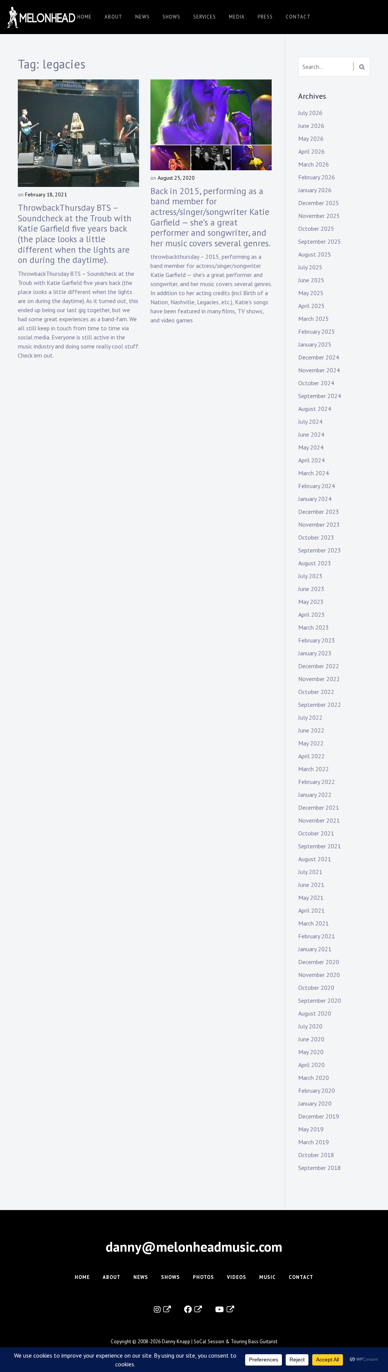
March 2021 (313, 923)
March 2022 (313, 769)
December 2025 (318, 203)
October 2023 (316, 537)
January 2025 (315, 344)
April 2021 (311, 910)
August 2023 (314, 563)
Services (204, 17)
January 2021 (315, 949)
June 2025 (311, 280)
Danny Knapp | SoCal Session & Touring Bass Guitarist (219, 1341)
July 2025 (310, 267)
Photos (203, 1277)
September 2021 (319, 846)
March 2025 (313, 318)
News (142, 17)
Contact (298, 17)
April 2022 (311, 756)
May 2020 (311, 1052)
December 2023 (318, 511)
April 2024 (311, 460)
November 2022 (319, 679)
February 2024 (316, 486)
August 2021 (314, 859)
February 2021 (316, 936)
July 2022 (310, 717)
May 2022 (311, 743)
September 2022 (319, 704)
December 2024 (318, 357)
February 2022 (316, 782)
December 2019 (318, 1116)
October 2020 (316, 987)
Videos (236, 1277)
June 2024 (311, 434)
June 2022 (311, 730)
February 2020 (316, 1090)
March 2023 (313, 627)
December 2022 (318, 666)
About (113, 17)
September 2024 (319, 396)
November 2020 (319, 974)
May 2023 (311, 601)
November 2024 (319, 370)
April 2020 (311, 1065)
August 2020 (314, 1013)
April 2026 (311, 151)
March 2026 (313, 164)
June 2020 (311, 1039)
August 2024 (314, 408)
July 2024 (310, 421)
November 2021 (319, 820)
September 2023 (319, 550)
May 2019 (311, 1129)
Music (267, 1277)
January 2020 (315, 1103)
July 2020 (310, 1026)
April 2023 (311, 614)
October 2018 (316, 1155)
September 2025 (319, 241)
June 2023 (311, 589)
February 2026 (316, 177)
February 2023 (316, 640)
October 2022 (316, 691)
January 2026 (315, 190)
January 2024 (315, 498)
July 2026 (310, 113)
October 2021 (316, 833)
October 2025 (316, 228)
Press (265, 17)
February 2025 (316, 331)
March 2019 (313, 1142)
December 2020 (318, 962)
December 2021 (318, 807)
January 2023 (315, 653)
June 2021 (311, 884)
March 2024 (313, 473)
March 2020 (313, 1077)
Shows (171, 17)
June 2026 (311, 125)
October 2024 (316, 383)
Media (237, 17)
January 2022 (315, 794)
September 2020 (319, 1000)
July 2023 (310, 576)
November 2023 (319, 524)
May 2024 (311, 447)
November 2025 (319, 215)
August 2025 (314, 254)
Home (84, 17)
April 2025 (311, 306)
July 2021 (310, 872)
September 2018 (319, 1167)
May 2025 (311, 293)
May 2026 (311, 138)
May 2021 (311, 897)
